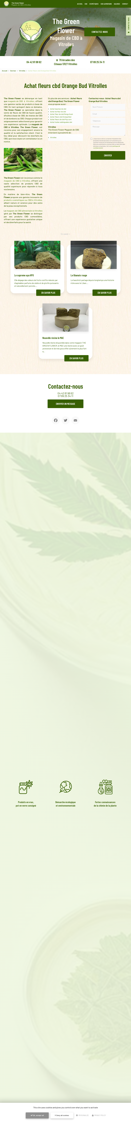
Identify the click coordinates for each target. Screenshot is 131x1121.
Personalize (83, 1115)
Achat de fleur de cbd (58, 112)
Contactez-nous (100, 31)
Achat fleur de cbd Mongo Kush (61, 114)
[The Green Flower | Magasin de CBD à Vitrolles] (6, 3)
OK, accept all (38, 1115)
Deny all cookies (62, 1115)
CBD (86, 4)
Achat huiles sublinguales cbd (61, 122)
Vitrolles (22, 71)
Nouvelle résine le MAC (53, 337)
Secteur (13, 71)
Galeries (117, 4)
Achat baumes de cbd (58, 109)
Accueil (80, 4)
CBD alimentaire (106, 4)
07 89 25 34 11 (97, 62)
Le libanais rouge (79, 275)
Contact (125, 4)
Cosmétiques (94, 4)
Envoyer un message (65, 403)
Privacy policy (100, 1115)
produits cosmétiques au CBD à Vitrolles (23, 200)
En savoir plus (48, 292)
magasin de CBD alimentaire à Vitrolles (24, 210)
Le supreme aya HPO (24, 275)
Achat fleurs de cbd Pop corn (61, 119)
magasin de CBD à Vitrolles (21, 101)
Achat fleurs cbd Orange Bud (60, 117)
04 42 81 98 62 (33, 62)
